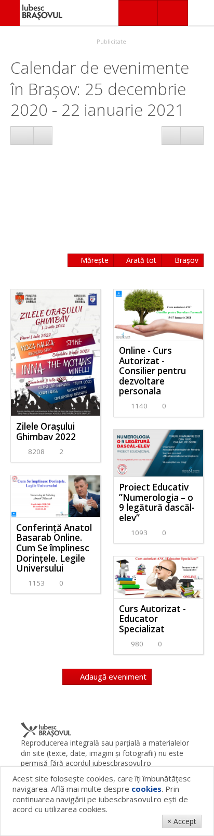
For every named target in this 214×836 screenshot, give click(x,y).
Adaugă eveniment (112, 676)
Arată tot (140, 260)
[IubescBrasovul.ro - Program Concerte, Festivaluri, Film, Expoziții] (10, 13)
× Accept (181, 821)
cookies (146, 789)
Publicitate (110, 41)
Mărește (93, 260)
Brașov (185, 260)
